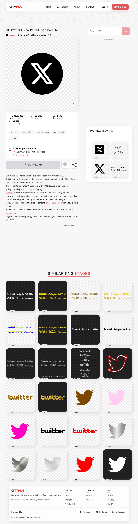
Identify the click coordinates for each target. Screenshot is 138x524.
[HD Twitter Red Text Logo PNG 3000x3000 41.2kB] (85, 431)
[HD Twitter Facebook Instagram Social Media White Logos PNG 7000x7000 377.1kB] (20, 296)
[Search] (126, 31)
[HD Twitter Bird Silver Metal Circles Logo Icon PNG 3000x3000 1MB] (20, 464)
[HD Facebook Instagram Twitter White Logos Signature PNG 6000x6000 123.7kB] (85, 330)
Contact (89, 500)
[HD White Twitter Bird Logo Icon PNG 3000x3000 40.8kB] (117, 464)
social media (58, 132)
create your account (55, 202)
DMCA (110, 504)
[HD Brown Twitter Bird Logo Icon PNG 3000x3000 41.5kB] (85, 397)
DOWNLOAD (35, 165)
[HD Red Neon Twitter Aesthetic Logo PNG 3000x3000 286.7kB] (117, 363)
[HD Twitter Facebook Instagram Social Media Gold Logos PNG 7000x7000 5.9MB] (85, 296)
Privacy (110, 500)
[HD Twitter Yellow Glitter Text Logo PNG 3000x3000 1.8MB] (20, 397)
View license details (22, 155)
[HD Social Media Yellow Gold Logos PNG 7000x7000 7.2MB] (52, 330)
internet (14, 138)
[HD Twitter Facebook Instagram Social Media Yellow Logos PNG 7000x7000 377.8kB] (52, 296)
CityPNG (9, 192)
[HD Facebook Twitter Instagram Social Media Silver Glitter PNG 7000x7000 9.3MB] (85, 363)
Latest (48, 6)
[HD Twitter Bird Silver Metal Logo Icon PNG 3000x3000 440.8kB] (117, 431)
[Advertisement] (109, 81)
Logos (16, 120)
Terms (110, 495)
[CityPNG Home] (16, 7)
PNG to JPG (70, 504)
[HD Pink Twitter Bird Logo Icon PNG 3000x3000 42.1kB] (20, 431)
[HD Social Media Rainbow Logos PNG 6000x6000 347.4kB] (20, 330)
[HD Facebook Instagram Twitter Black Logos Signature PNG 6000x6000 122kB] (117, 330)
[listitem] (85, 512)
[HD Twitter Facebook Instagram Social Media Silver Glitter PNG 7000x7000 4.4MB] (20, 363)
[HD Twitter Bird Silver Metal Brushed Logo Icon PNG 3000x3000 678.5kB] (52, 464)
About (77, 6)
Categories (62, 6)
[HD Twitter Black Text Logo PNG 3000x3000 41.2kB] (52, 431)
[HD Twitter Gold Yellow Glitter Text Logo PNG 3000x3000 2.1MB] (52, 397)
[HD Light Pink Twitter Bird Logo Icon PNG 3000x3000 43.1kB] (117, 397)
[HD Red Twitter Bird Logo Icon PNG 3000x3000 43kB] (85, 464)
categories (10, 213)
